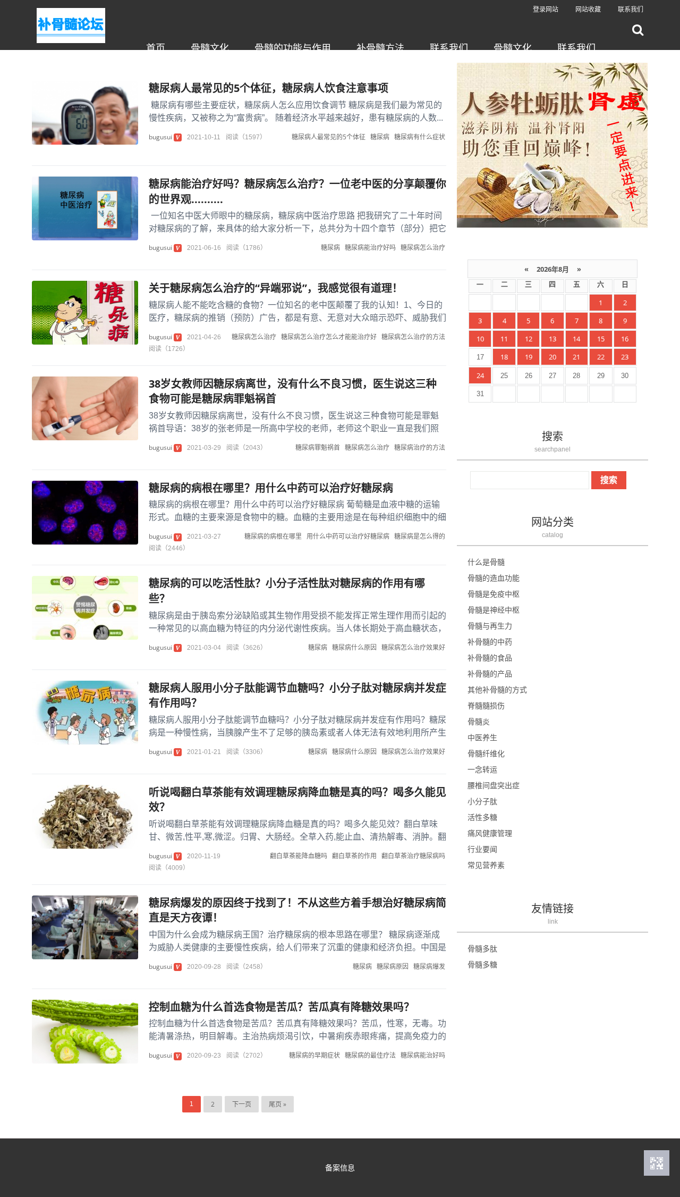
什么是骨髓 (486, 562)
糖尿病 (379, 136)
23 (624, 357)
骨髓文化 (210, 47)
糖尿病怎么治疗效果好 (413, 647)
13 (552, 339)
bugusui (160, 136)
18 (504, 357)
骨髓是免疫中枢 (494, 594)
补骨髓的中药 (490, 642)
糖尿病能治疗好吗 (370, 247)
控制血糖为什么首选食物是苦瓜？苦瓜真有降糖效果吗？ (281, 1007)
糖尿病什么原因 (354, 647)
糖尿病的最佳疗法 (370, 1055)
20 (552, 357)
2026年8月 (553, 269)
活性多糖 (482, 817)
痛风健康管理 (490, 833)
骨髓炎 (479, 721)
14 (576, 339)
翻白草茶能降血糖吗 (298, 855)
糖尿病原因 (393, 966)
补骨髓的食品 (490, 657)
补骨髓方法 (380, 47)
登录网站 (545, 9)
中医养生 (482, 737)
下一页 (241, 1104)
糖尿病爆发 (429, 966)
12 (528, 339)
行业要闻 (482, 849)
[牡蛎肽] (552, 144)
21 (576, 357)
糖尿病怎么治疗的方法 (413, 336)
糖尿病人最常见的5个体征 (329, 136)
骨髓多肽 (482, 948)
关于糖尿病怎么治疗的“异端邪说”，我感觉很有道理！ (276, 288)
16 (624, 339)
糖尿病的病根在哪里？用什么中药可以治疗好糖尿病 (271, 488)
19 (528, 357)
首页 (155, 47)
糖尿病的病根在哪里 (273, 536)
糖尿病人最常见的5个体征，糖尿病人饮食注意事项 (268, 88)
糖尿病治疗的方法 (419, 447)
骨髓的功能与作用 (292, 47)
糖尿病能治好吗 (423, 1055)
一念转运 (482, 769)
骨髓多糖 (482, 964)
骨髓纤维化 (486, 753)
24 (480, 375)
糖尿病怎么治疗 (423, 247)
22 (601, 357)
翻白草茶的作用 (354, 855)
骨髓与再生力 (490, 626)
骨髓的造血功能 (494, 578)
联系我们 (630, 9)
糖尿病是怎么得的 (419, 536)
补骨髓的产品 (490, 673)
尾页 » (277, 1104)
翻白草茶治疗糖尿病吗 (413, 855)
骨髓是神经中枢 (494, 610)
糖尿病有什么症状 (419, 136)
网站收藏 (588, 9)
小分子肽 (482, 801)
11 (504, 339)
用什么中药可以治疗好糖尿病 (348, 536)
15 (601, 339)
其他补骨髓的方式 (497, 689)
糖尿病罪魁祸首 (317, 447)
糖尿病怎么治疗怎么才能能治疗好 (329, 336)
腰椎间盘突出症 (494, 785)
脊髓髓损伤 (486, 705)
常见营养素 (486, 865)
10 (480, 339)
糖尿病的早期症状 (314, 1055)
